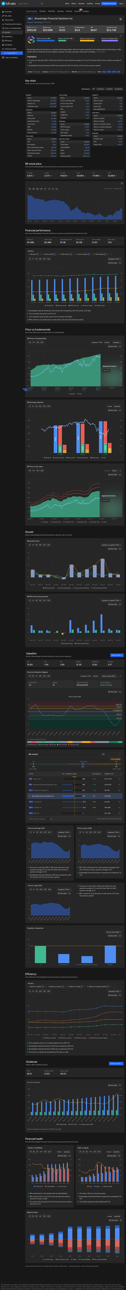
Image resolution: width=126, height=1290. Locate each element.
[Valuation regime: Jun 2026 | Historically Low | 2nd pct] (115, 742)
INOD (114, 72)
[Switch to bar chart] (89, 254)
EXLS (104, 72)
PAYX (109, 72)
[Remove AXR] (119, 779)
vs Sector (109, 89)
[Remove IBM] (119, 784)
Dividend (69, 11)
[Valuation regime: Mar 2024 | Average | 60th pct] (75, 742)
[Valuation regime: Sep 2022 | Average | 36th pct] (47, 742)
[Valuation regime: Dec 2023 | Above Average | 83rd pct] (70, 742)
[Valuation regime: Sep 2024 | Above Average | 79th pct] (84, 742)
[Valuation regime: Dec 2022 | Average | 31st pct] (52, 742)
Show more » (101, 51)
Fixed (114, 471)
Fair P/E (107, 471)
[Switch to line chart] (37, 254)
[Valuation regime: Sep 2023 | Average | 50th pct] (65, 742)
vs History (100, 89)
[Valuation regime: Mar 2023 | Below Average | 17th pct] (56, 742)
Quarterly (117, 406)
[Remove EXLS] (119, 790)
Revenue (116, 342)
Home (67, 3)
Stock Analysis (31, 11)
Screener (81, 3)
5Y (37, 259)
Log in (121, 3)
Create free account (109, 3)
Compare (85, 11)
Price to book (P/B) (108, 676)
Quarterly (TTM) (114, 259)
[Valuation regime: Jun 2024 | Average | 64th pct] (79, 742)
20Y (48, 259)
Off (94, 89)
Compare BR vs (11, 53)
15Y (44, 259)
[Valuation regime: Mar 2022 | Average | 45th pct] (38, 742)
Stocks (73, 3)
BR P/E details (116, 655)
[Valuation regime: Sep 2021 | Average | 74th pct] (29, 742)
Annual (107, 342)
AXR (118, 72)
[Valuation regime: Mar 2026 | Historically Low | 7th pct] (111, 742)
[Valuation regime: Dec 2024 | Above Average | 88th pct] (88, 742)
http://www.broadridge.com (87, 72)
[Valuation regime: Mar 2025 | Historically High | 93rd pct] (93, 742)
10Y (40, 259)
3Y (33, 259)
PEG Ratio (51, 11)
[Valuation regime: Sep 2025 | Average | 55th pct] (102, 742)
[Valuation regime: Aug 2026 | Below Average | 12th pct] (120, 742)
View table (113, 263)
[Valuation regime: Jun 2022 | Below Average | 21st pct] (43, 742)
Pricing (97, 3)
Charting (90, 3)
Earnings (60, 11)
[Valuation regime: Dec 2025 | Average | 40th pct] (106, 742)
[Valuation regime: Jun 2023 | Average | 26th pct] (61, 742)
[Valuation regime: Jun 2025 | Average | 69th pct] (97, 742)
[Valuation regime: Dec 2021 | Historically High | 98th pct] (34, 742)
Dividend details (115, 1063)
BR (29, 18)
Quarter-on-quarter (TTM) (110, 545)
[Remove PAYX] (119, 807)
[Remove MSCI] (119, 813)
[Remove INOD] (119, 801)
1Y (30, 259)
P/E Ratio (42, 11)
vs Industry (118, 89)
